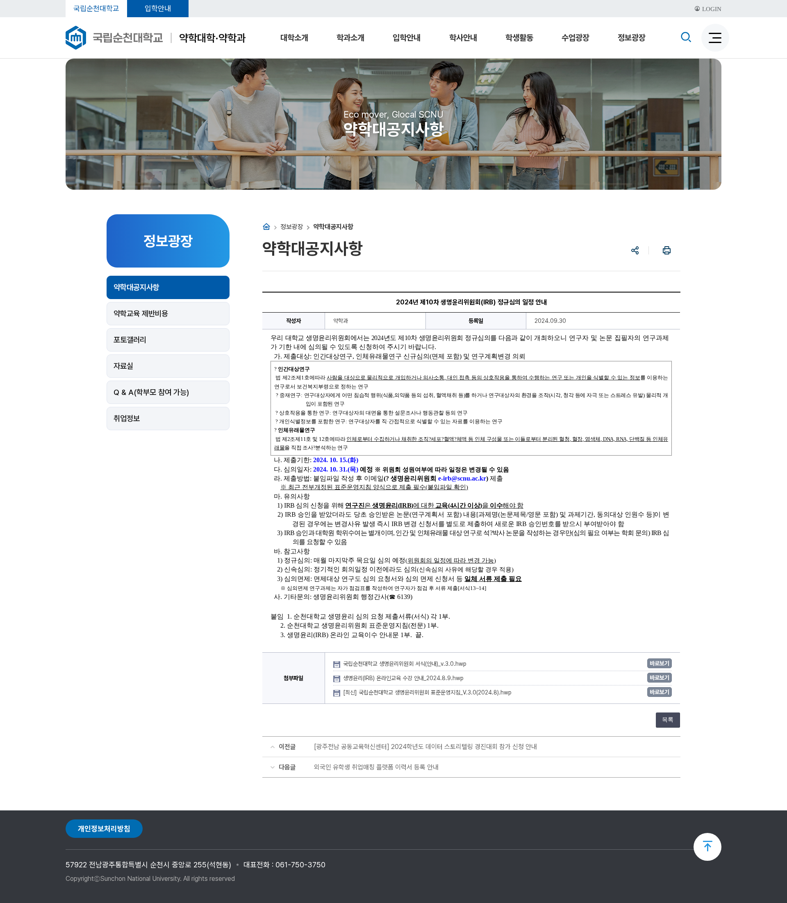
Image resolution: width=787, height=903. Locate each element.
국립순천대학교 (96, 8)
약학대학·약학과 (212, 38)
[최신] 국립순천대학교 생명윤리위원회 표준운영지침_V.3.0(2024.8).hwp (428, 692)
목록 (667, 720)
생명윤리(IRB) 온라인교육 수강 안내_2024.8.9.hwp (404, 678)
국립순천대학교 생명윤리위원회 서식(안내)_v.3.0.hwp (405, 663)
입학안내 (158, 8)
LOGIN (711, 9)
